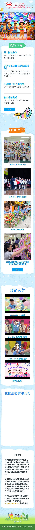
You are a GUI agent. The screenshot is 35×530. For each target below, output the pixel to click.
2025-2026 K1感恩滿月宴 (17, 359)
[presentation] (2, 26)
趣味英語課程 (17, 381)
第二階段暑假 (10, 52)
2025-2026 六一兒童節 (17, 164)
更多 (9, 109)
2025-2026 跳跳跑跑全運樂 (17, 337)
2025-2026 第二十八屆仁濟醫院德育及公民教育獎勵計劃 (17, 263)
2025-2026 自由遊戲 (17, 315)
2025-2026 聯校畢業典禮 (17, 197)
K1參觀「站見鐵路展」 (15, 84)
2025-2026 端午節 (17, 229)
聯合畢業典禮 (10, 97)
